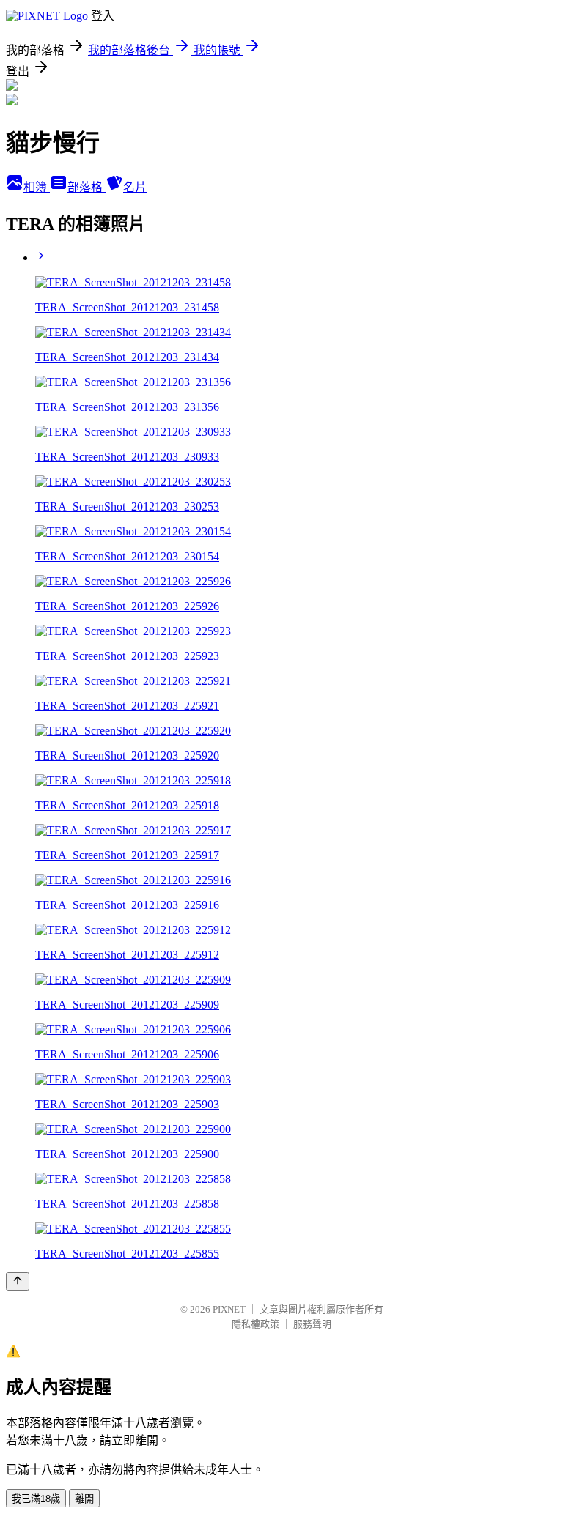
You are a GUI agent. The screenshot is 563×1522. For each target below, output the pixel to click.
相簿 (36, 187)
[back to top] (17, 1281)
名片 (135, 187)
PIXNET (229, 1309)
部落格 (86, 187)
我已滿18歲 (36, 1498)
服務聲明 (312, 1323)
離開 (84, 1498)
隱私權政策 (255, 1323)
